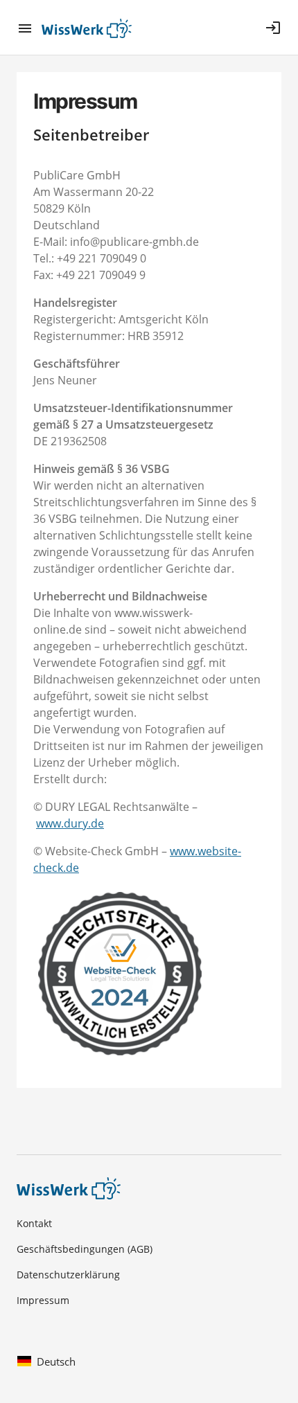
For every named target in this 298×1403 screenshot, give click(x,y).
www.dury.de (70, 823)
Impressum (43, 1300)
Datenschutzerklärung (68, 1274)
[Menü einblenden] (29, 28)
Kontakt (34, 1223)
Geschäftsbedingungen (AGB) (84, 1248)
